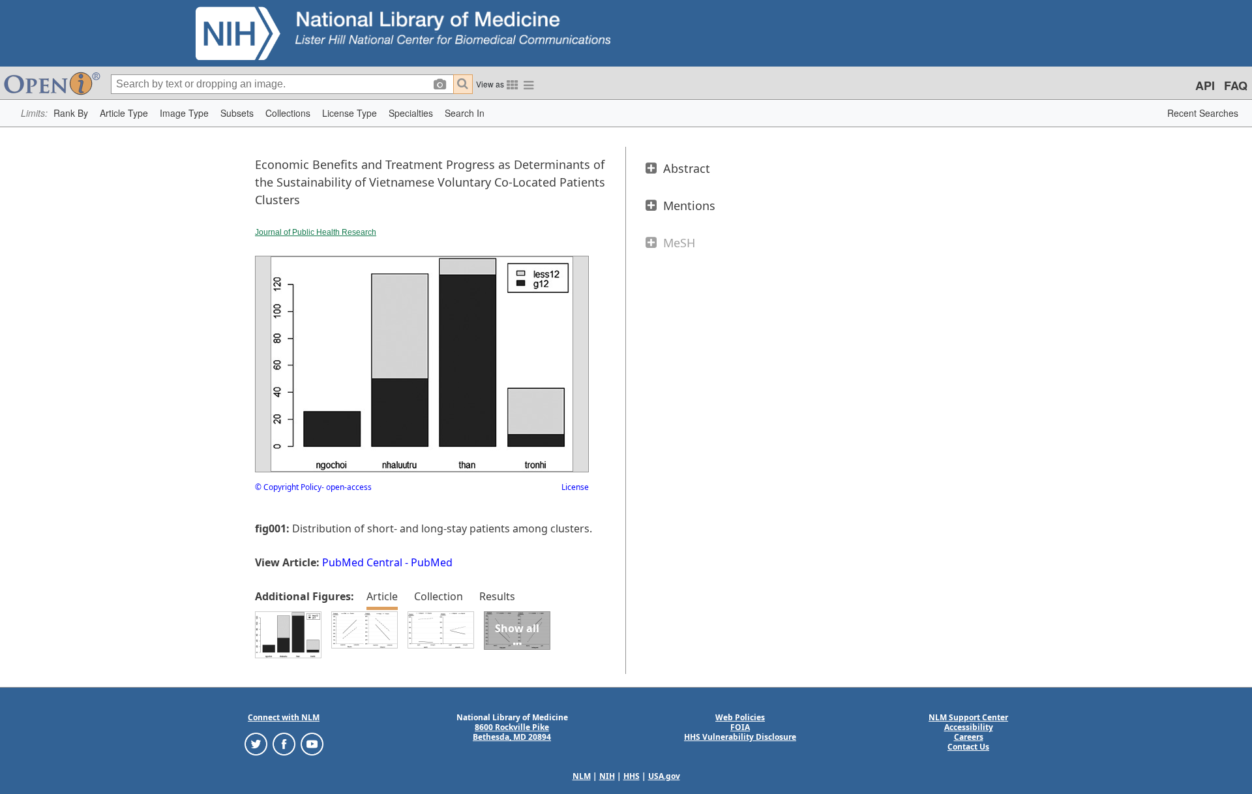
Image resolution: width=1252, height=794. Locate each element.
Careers (968, 736)
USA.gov (664, 776)
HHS (631, 776)
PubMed (432, 562)
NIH (607, 776)
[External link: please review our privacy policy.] (256, 743)
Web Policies (740, 717)
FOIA (740, 727)
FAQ (1235, 85)
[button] (71, 113)
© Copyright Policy (288, 487)
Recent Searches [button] (1202, 112)
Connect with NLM (284, 717)
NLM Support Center (968, 717)
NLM (582, 776)
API (1205, 85)
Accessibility (968, 727)
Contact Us (968, 746)
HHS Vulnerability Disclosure (740, 736)
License (575, 487)
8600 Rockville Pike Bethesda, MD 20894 (512, 732)
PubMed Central (362, 562)
